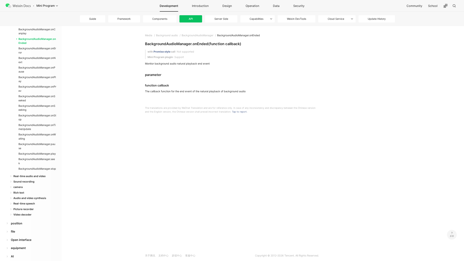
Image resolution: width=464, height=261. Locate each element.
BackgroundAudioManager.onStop (37, 117)
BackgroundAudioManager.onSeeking (36, 107)
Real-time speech (24, 203)
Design (227, 6)
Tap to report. (239, 111)
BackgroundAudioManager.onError (37, 50)
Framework (124, 18)
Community (414, 6)
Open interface (21, 240)
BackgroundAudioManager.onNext (37, 59)
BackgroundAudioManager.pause (36, 146)
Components (159, 18)
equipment (18, 248)
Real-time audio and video (29, 176)
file (13, 231)
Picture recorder (23, 209)
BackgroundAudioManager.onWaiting (37, 136)
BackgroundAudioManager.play (37, 153)
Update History (377, 18)
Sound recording (23, 181)
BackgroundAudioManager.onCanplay (36, 31)
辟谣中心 (177, 255)
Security (298, 6)
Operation (252, 6)
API (191, 18)
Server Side (221, 18)
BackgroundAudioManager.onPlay (37, 79)
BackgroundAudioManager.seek (36, 161)
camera (18, 186)
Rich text (18, 192)
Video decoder (22, 214)
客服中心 (190, 255)
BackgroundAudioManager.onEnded (37, 40)
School (433, 6)
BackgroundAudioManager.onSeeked (36, 98)
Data (276, 6)
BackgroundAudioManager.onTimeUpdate (37, 126)
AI (12, 256)
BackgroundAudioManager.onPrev (37, 88)
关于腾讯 (150, 255)
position (16, 223)
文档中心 (163, 255)
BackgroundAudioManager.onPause (36, 69)
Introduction (200, 6)
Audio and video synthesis (29, 198)
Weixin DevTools (296, 18)
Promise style (162, 51)
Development (169, 6)
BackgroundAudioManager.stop (37, 168)
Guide (92, 18)
